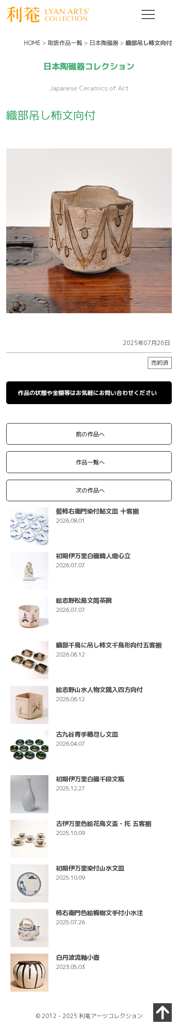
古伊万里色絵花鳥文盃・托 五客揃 (103, 823)
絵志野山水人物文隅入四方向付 (99, 689)
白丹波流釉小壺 (77, 957)
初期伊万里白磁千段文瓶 (90, 778)
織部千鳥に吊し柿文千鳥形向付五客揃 (108, 645)
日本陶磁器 (103, 43)
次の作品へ (90, 490)
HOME (32, 43)
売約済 (159, 362)
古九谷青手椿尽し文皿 (87, 734)
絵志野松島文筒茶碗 (84, 600)
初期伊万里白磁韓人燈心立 (93, 555)
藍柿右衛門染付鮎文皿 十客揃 (97, 511)
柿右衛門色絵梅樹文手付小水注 (99, 912)
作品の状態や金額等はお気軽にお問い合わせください (87, 393)
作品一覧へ (90, 462)
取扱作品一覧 (65, 43)
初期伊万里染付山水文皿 (90, 868)
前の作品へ (90, 434)
